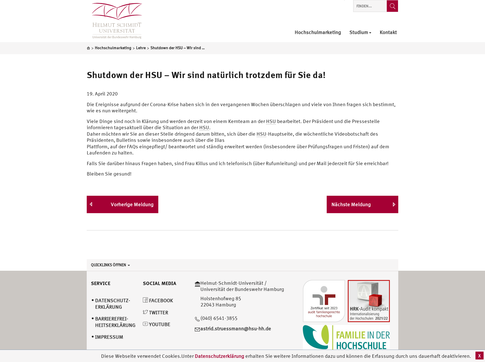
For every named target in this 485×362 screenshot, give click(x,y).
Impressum (109, 337)
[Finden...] (392, 6)
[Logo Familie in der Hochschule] (346, 338)
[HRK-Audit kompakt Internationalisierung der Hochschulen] (369, 300)
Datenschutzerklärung (219, 356)
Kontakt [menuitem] (388, 32)
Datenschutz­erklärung (112, 303)
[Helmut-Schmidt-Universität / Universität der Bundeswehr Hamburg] (114, 21)
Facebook (160, 300)
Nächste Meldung (351, 204)
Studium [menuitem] (358, 32)
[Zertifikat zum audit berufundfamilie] (324, 300)
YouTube (159, 324)
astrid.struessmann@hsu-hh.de (235, 328)
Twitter (158, 312)
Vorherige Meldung (132, 204)
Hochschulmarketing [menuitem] (318, 32)
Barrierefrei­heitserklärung (115, 322)
